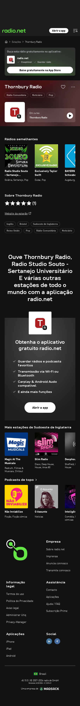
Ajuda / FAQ (53, 604)
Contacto (51, 590)
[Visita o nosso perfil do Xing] (57, 641)
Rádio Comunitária (16, 95)
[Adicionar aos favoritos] (63, 87)
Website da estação (16, 213)
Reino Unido (13, 231)
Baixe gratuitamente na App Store (40, 70)
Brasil (42, 674)
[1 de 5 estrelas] (7, 203)
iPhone (10, 641)
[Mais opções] (73, 87)
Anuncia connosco (57, 563)
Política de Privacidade (19, 601)
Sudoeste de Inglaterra (45, 224)
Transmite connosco (58, 570)
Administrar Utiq (16, 615)
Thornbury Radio (38, 118)
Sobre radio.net (55, 549)
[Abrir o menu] (75, 30)
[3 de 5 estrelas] (18, 203)
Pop (51, 95)
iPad (8, 649)
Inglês (10, 224)
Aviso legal (12, 608)
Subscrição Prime (56, 611)
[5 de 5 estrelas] (29, 203)
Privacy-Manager (16, 622)
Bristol (23, 224)
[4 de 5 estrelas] (23, 203)
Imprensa (52, 556)
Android (11, 656)
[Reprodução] (70, 115)
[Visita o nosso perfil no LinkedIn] (49, 641)
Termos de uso (15, 594)
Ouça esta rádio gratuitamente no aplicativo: (34, 51)
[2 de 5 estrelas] (12, 203)
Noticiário (37, 95)
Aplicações (52, 597)
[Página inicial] (6, 41)
